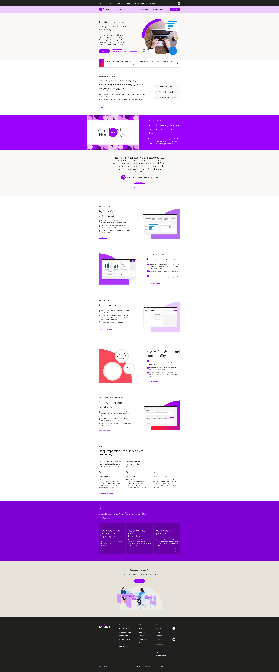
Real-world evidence (124, 642)
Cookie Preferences (175, 666)
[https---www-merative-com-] (100, 3)
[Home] (104, 9)
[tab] (131, 187)
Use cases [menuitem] (131, 9)
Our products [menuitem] (121, 9)
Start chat (116, 51)
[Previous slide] (100, 173)
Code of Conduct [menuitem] (161, 666)
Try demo (102, 51)
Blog (157, 648)
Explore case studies (139, 177)
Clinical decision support (125, 632)
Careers (158, 639)
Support (158, 652)
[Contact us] (174, 628)
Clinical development (124, 635)
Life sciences (142, 632)
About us (158, 632)
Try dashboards (103, 237)
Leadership (159, 635)
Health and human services (125, 639)
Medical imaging (123, 646)
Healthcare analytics (124, 628)
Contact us (173, 3)
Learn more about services (106, 493)
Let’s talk (138, 581)
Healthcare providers (144, 639)
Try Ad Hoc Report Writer (105, 329)
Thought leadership (161, 655)
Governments (142, 642)
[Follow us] (174, 639)
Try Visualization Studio (153, 283)
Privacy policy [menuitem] (137, 666)
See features (102, 107)
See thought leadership (130, 51)
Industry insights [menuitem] (158, 9)
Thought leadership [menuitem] (143, 9)
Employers (141, 635)
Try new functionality (152, 381)
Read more (136, 65)
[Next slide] (178, 173)
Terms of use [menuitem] (148, 666)
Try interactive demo (104, 430)
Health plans (142, 628)
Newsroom (158, 628)
